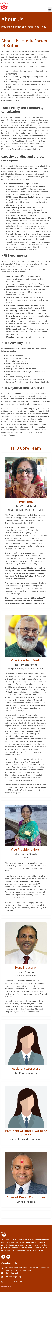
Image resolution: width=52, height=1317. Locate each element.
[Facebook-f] (3, 1257)
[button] (50, 9)
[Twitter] (8, 1257)
